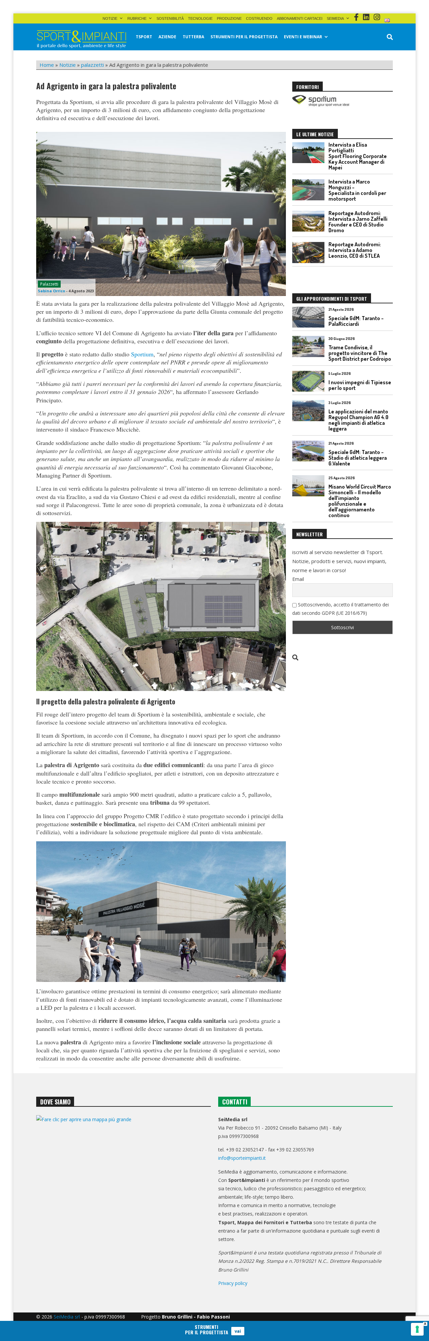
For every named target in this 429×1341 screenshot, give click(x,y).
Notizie (110, 18)
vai (238, 1331)
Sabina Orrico (51, 290)
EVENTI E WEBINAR (303, 37)
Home (47, 64)
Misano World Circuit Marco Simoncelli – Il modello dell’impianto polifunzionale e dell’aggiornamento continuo (359, 500)
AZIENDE (167, 37)
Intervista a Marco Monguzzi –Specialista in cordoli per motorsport (357, 190)
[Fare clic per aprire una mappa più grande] (123, 1183)
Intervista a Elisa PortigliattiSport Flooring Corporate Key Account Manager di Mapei (357, 156)
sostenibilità (170, 18)
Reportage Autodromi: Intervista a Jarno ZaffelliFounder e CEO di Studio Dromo (357, 222)
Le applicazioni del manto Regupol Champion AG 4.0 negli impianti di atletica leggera (358, 420)
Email (298, 579)
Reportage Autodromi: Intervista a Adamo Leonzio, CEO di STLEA (354, 250)
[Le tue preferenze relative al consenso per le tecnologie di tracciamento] (417, 1329)
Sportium (142, 354)
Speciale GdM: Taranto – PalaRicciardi (356, 321)
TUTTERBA (193, 37)
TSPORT (144, 37)
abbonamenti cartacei (299, 18)
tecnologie (200, 18)
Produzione (229, 18)
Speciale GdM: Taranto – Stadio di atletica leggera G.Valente (357, 458)
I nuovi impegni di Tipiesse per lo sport (359, 385)
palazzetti (92, 64)
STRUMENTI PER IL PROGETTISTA (244, 37)
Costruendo (259, 18)
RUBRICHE (136, 18)
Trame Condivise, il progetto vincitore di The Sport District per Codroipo (359, 353)
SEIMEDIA (335, 18)
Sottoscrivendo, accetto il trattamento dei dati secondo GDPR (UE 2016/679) (340, 608)
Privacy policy (232, 1283)
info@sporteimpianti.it (242, 1158)
